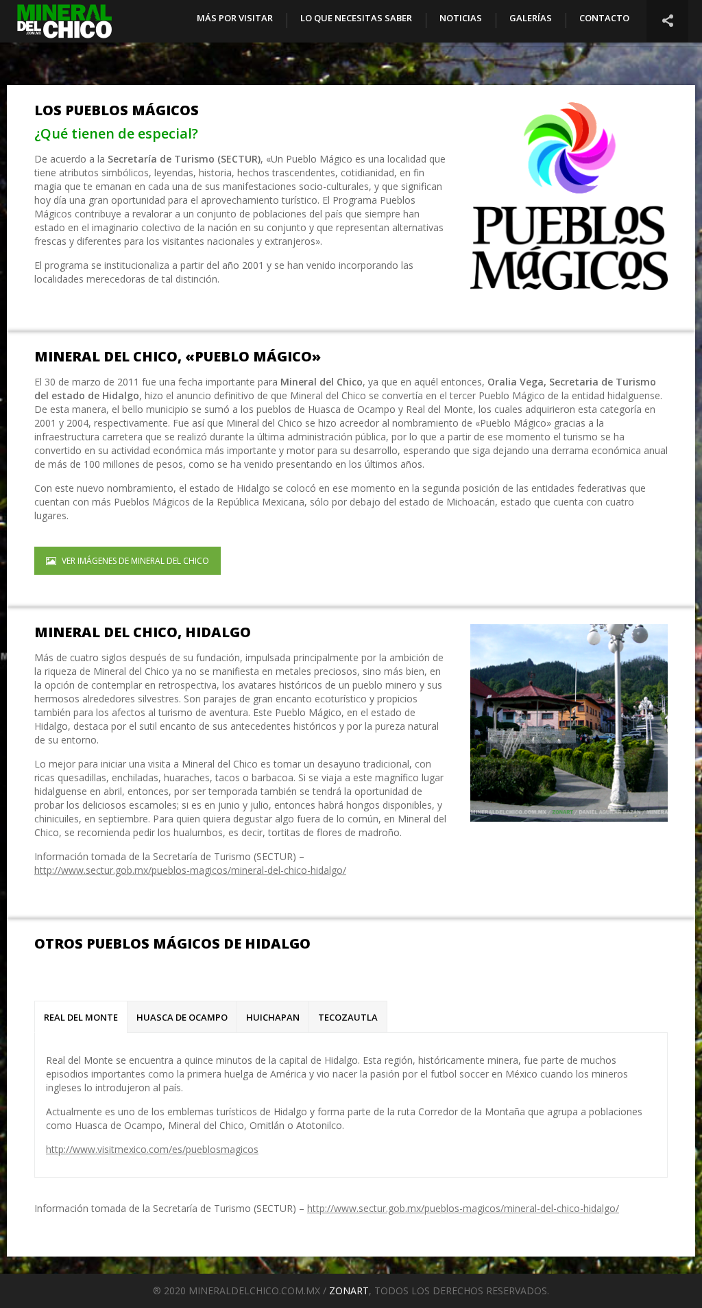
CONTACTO (604, 18)
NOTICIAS (460, 18)
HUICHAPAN (273, 1017)
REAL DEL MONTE (81, 1017)
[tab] (81, 1017)
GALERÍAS (530, 18)
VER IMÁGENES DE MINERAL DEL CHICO (135, 561)
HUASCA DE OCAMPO (182, 1017)
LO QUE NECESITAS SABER (356, 18)
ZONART (349, 1290)
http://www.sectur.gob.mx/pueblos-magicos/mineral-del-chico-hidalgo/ (190, 870)
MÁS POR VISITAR (235, 18)
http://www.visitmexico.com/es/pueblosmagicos (152, 1149)
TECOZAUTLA (348, 1017)
